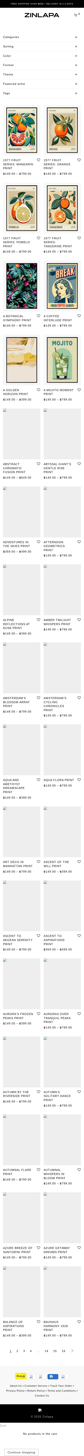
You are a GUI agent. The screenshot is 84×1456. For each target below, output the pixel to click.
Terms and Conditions (62, 1390)
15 (55, 1351)
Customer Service (36, 1385)
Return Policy (36, 1390)
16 (63, 1351)
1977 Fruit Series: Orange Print (57, 164)
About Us (16, 1385)
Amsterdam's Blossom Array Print (16, 702)
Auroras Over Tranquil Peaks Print (57, 1018)
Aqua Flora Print (59, 780)
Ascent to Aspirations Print (54, 940)
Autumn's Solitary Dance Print (57, 1096)
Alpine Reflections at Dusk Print (16, 624)
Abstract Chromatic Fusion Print (14, 468)
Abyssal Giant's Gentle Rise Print (57, 468)
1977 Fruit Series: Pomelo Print (16, 242)
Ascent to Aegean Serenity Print (18, 940)
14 (46, 1351)
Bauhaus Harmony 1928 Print (56, 1326)
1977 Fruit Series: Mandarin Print (18, 164)
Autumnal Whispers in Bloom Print (55, 1174)
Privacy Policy (15, 1390)
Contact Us (42, 1395)
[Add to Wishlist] (38, 160)
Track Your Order (61, 1385)
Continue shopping (21, 1452)
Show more (9, 173)
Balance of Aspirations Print (13, 1326)
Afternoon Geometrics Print (54, 546)
